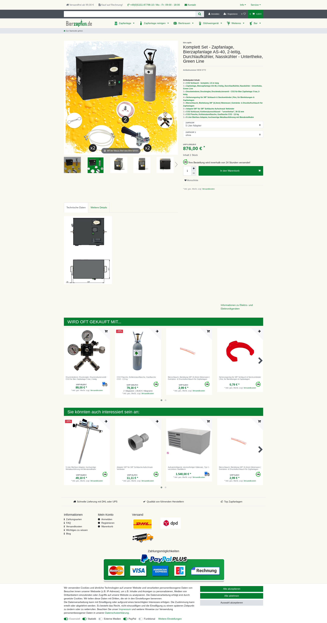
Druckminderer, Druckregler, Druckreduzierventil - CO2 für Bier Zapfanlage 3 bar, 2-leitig (86, 378)
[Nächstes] (175, 98)
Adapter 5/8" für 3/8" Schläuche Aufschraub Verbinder (210, 109)
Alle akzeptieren (231, 588)
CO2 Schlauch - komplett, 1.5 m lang (202, 83)
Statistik (92, 618)
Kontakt (191, 4)
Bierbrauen (184, 23)
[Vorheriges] (66, 98)
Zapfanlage (125, 23)
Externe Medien (112, 618)
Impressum (125, 609)
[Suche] (199, 14)
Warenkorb (107, 526)
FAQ (68, 522)
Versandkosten (208, 189)
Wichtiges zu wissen (77, 530)
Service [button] (255, 4)
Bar (256, 23)
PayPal (132, 618)
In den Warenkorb (229, 170)
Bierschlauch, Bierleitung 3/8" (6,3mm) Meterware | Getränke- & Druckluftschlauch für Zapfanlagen (189, 378)
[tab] (76, 208)
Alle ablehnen (231, 595)
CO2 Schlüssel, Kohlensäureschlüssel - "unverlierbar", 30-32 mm (215, 112)
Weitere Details (99, 207)
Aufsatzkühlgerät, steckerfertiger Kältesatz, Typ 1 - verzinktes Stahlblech (189, 468)
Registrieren (107, 522)
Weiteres (236, 23)
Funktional (149, 618)
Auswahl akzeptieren (232, 602)
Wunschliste (192, 180)
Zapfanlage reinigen (155, 23)
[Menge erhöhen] (193, 168)
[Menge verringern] (193, 173)
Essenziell (74, 618)
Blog (68, 533)
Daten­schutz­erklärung (117, 612)
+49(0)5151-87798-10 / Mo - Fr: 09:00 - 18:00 (154, 4)
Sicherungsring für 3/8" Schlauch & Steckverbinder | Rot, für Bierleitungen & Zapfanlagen (240, 378)
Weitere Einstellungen (170, 618)
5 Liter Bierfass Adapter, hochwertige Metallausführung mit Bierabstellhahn (220, 117)
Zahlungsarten (74, 519)
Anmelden (106, 519)
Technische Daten (76, 207)
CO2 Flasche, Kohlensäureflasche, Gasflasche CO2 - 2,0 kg (212, 114)
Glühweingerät (211, 23)
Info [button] (242, 4)
